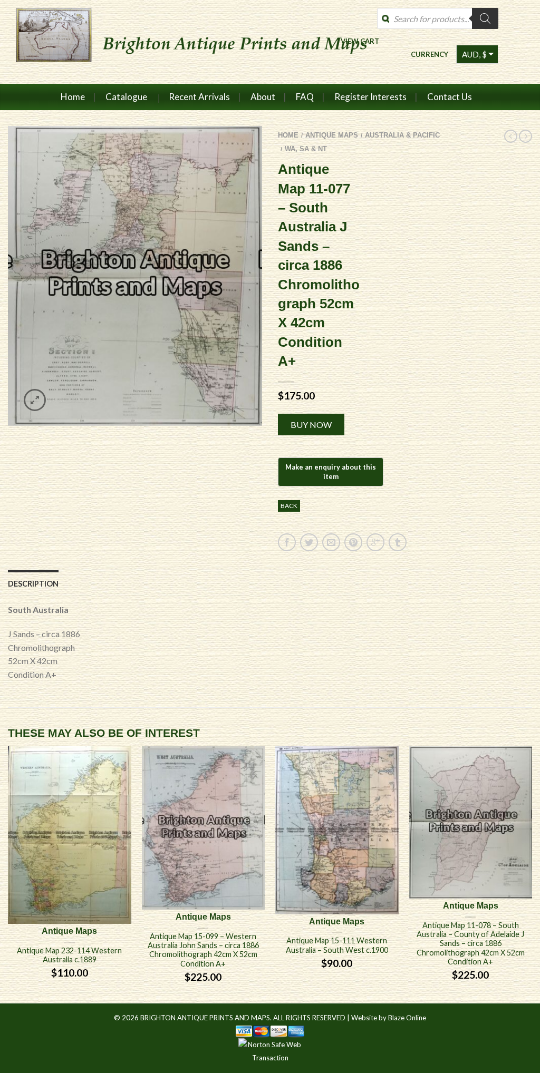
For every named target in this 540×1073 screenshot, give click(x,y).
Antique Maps (331, 135)
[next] (532, 874)
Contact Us (449, 96)
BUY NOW (311, 425)
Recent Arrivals (199, 96)
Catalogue (126, 96)
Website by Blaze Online (388, 1017)
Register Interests (370, 96)
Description (33, 583)
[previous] (8, 874)
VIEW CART (360, 41)
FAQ (305, 96)
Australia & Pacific (402, 135)
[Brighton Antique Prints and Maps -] (196, 41)
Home (73, 96)
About (262, 96)
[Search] (485, 18)
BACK (289, 506)
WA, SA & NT (306, 149)
